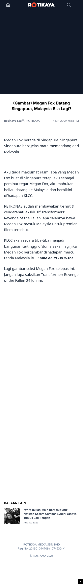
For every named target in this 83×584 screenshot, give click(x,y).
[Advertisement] (41, 53)
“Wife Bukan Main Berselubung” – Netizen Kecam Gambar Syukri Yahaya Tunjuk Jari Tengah (50, 513)
